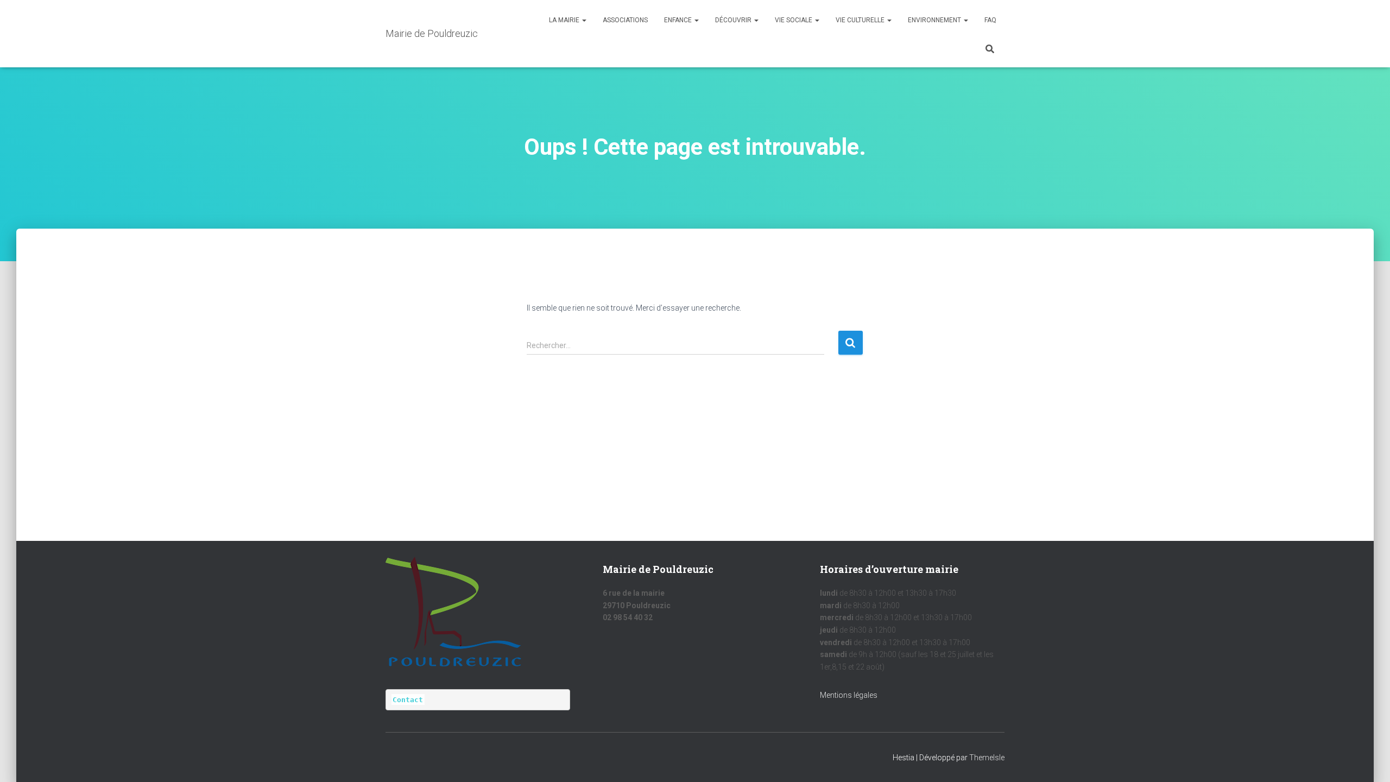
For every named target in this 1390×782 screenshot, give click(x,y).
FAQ (990, 20)
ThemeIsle (986, 757)
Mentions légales (848, 695)
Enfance (678, 20)
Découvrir (734, 20)
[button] (583, 20)
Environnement (935, 20)
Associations (625, 20)
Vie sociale (794, 20)
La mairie (565, 20)
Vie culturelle (861, 20)
